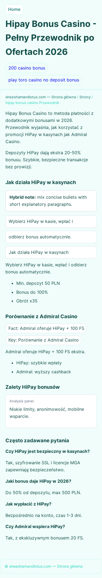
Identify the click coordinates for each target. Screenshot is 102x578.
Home (14, 9)
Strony (85, 97)
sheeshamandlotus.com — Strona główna (40, 97)
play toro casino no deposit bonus (43, 80)
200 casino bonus (26, 68)
